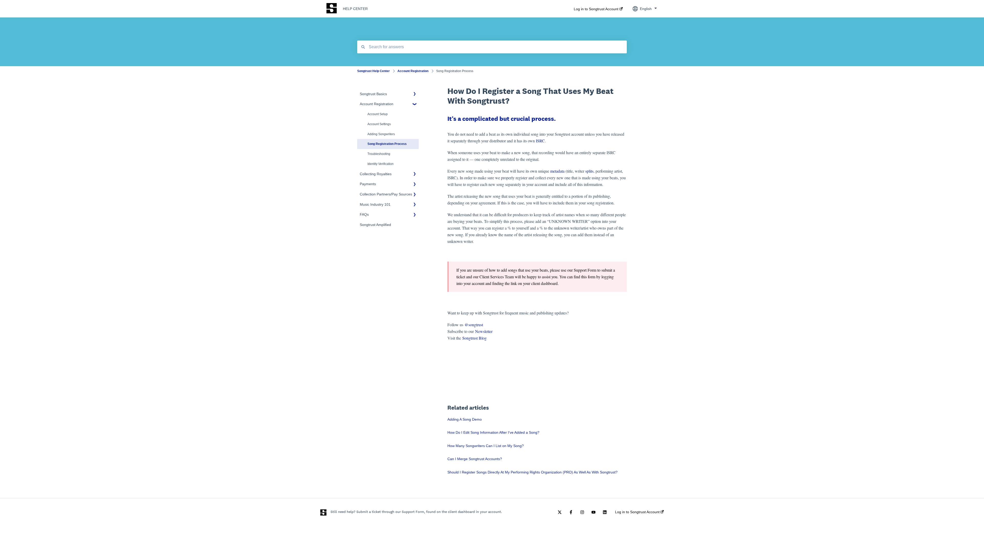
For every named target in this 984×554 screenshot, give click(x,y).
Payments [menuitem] (368, 184)
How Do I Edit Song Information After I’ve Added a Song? (493, 432)
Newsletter (484, 331)
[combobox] (492, 47)
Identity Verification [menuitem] (380, 164)
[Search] (363, 47)
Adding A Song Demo (464, 419)
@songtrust (474, 324)
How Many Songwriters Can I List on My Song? (485, 446)
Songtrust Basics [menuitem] (373, 94)
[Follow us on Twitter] (560, 512)
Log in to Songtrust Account (596, 9)
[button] (415, 95)
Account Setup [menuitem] (377, 114)
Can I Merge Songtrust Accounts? (474, 459)
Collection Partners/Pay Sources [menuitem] (386, 194)
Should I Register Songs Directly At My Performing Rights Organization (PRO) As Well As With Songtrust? (532, 472)
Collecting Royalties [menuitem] (376, 174)
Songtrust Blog (474, 338)
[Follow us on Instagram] (582, 512)
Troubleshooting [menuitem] (378, 154)
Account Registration (412, 71)
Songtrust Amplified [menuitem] (375, 225)
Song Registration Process (454, 71)
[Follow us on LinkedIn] (605, 512)
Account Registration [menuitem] (376, 104)
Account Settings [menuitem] (379, 124)
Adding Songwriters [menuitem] (381, 134)
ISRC (540, 140)
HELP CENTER (355, 9)
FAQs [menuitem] (364, 214)
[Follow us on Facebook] (571, 512)
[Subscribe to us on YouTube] (593, 512)
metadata (557, 171)
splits (589, 171)
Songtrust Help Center (373, 71)
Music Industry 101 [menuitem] (375, 204)
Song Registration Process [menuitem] (387, 144)
